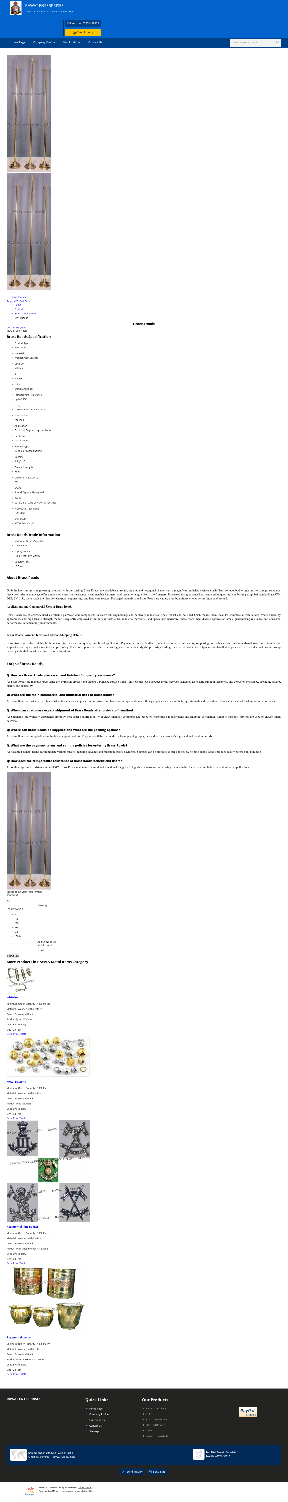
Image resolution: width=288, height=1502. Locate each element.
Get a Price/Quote (16, 327)
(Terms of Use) (85, 1487)
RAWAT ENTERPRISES (49, 8)
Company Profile (44, 42)
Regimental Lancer (19, 1337)
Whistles (12, 997)
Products (19, 309)
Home (17, 304)
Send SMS (159, 1471)
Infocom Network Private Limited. (81, 1491)
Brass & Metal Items (25, 313)
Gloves (149, 1430)
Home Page (18, 42)
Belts (148, 1414)
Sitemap (94, 1431)
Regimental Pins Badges (22, 1226)
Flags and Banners (155, 1425)
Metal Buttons (16, 1081)
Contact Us (95, 42)
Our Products (71, 42)
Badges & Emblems (156, 1408)
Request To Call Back (18, 301)
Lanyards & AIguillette (157, 1436)
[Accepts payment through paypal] (248, 1416)
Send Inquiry (84, 32)
